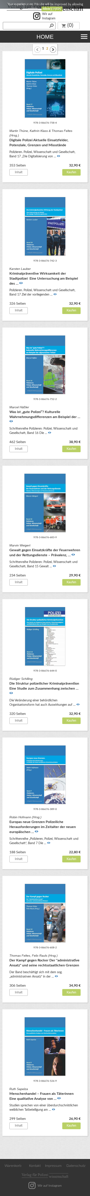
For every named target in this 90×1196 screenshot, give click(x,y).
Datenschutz (75, 1165)
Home (45, 36)
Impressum (53, 1165)
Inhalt (18, 172)
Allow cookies (52, 8)
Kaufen (71, 172)
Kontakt (35, 1165)
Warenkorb (13, 1165)
